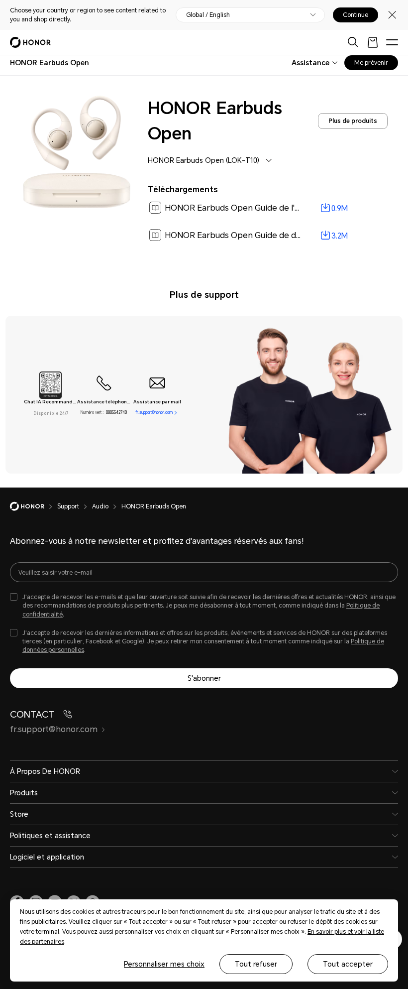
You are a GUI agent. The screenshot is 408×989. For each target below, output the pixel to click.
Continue (355, 14)
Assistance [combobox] (310, 63)
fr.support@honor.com (154, 412)
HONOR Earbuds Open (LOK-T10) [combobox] (203, 160)
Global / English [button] (208, 14)
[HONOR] (33, 506)
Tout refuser (256, 964)
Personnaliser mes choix (164, 964)
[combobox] (49, 63)
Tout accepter (348, 964)
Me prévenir (371, 62)
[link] (268, 208)
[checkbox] (204, 605)
